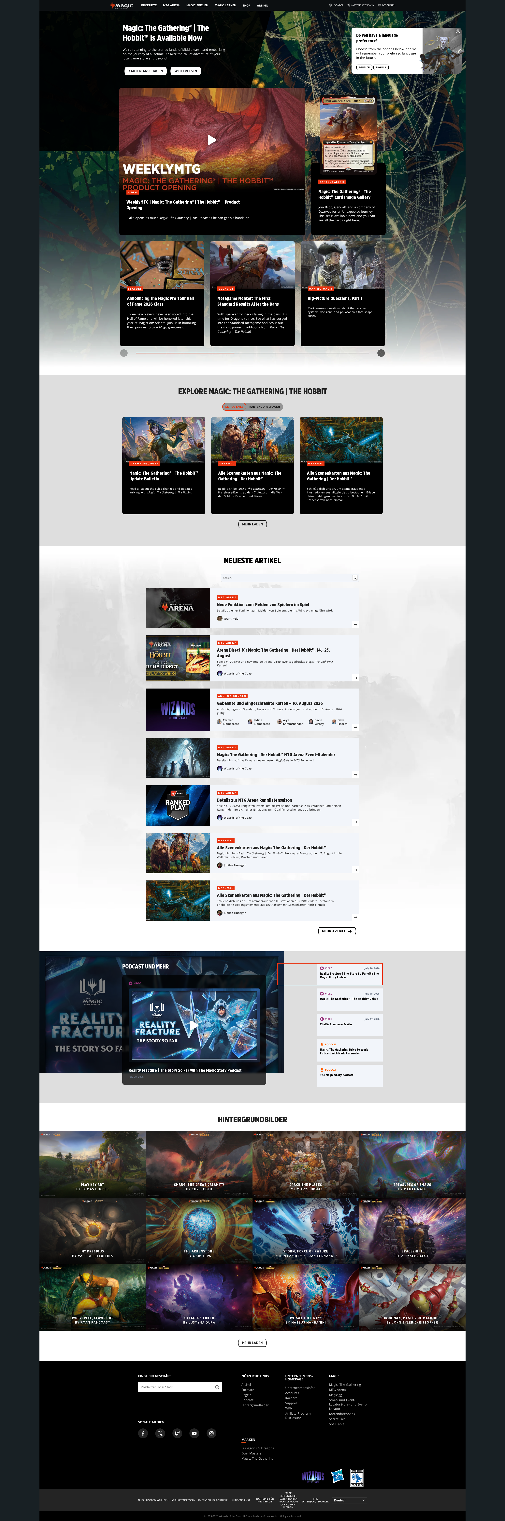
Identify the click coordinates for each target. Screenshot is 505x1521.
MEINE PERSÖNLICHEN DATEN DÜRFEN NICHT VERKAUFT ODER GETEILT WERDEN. (288, 1500)
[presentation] (355, 624)
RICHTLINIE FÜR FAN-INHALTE (265, 1500)
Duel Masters (251, 1453)
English (381, 67)
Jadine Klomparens (262, 722)
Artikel (262, 5)
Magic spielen (197, 5)
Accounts (388, 5)
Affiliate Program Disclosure (298, 1415)
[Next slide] (381, 353)
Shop (246, 5)
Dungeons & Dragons (257, 1448)
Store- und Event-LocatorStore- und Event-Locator (348, 1404)
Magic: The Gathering (345, 1384)
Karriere (291, 1398)
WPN (289, 1408)
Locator (338, 5)
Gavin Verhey (319, 722)
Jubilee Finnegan (235, 865)
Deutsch (364, 67)
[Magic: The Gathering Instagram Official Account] (211, 1433)
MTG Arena (171, 5)
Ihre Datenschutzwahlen (315, 1500)
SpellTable (336, 1424)
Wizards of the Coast (238, 673)
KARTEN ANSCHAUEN (145, 71)
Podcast (247, 1400)
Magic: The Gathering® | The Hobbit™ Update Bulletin (164, 489)
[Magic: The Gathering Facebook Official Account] (143, 1433)
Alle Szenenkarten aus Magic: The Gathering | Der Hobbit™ (252, 489)
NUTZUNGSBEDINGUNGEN (153, 1500)
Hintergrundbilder (255, 1405)
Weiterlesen (185, 71)
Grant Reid (231, 618)
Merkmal (225, 840)
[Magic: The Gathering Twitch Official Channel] (177, 1433)
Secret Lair (337, 1419)
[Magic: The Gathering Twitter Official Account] (160, 1433)
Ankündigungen (232, 696)
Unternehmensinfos (300, 1388)
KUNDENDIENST (241, 1500)
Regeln (246, 1395)
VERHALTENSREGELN (183, 1500)
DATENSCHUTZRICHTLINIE (213, 1500)
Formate (247, 1390)
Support (291, 1403)
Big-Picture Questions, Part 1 (343, 317)
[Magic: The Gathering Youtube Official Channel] (194, 1433)
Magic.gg (335, 1395)
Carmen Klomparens (231, 722)
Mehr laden (252, 524)
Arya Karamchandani (293, 722)
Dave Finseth (343, 722)
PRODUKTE (149, 5)
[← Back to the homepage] (121, 5)
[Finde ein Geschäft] (217, 1387)
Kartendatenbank (362, 5)
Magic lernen (225, 5)
